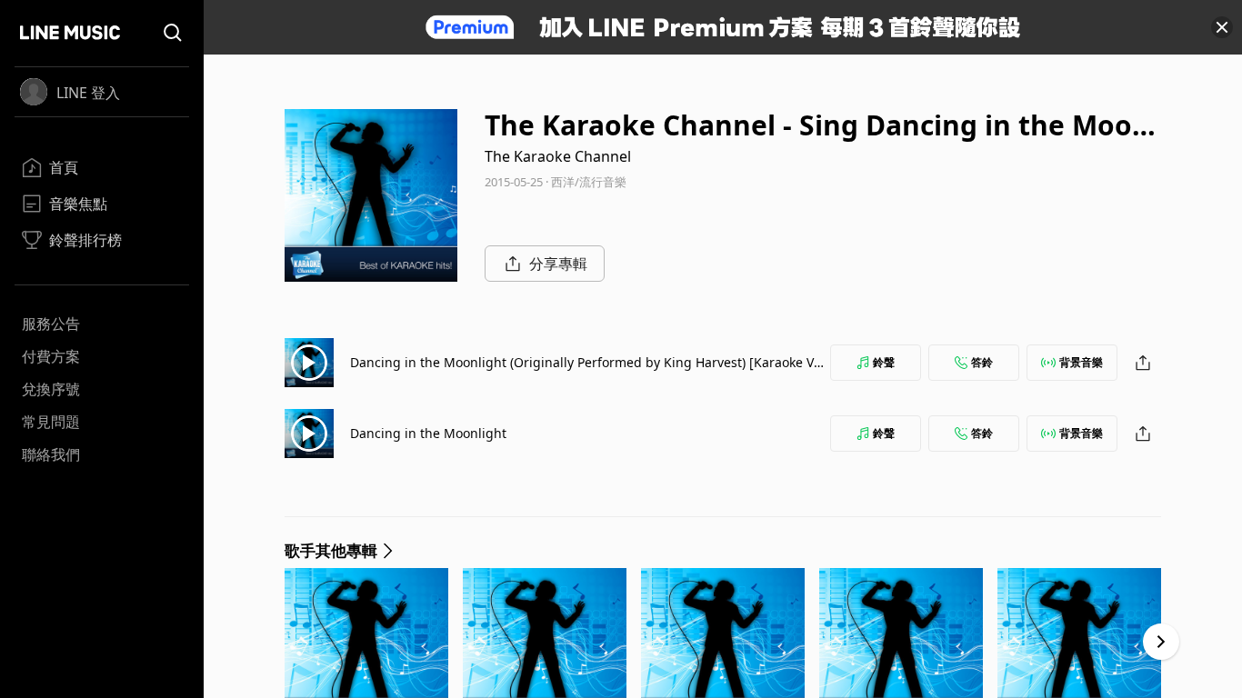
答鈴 (982, 362)
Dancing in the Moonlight (428, 433)
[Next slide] (1161, 641)
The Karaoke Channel (558, 156)
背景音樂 (1081, 362)
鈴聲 (884, 362)
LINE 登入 (88, 93)
